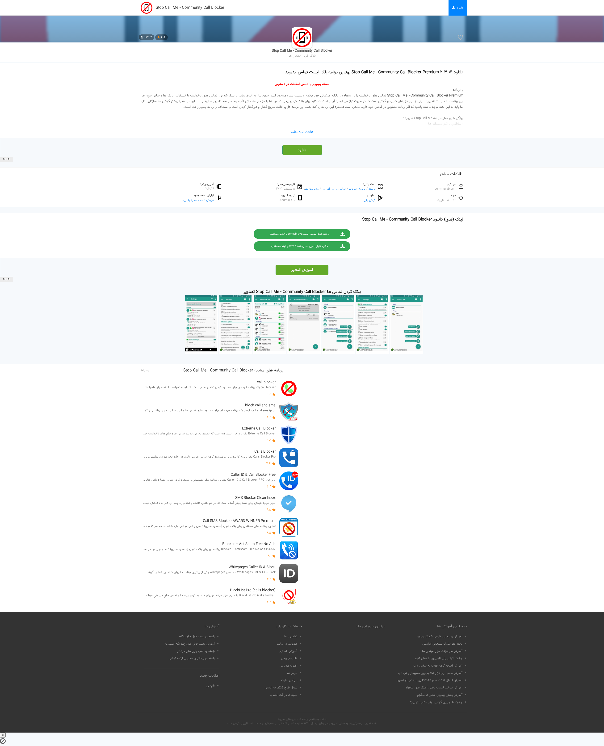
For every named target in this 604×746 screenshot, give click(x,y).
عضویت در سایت (287, 644)
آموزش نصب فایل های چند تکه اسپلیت (190, 644)
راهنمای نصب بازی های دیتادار (196, 651)
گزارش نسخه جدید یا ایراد (198, 200)
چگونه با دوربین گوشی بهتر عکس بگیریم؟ (436, 702)
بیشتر (143, 370)
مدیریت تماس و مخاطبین (303, 188)
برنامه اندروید (357, 188)
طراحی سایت (289, 680)
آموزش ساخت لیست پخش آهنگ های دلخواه (434, 687)
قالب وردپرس (289, 658)
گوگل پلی (370, 200)
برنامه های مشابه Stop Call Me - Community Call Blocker (233, 370)
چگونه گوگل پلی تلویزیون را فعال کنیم (438, 658)
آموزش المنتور (302, 270)
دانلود (302, 150)
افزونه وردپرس (288, 665)
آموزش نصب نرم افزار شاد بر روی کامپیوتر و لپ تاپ (430, 673)
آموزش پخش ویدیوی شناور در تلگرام (439, 695)
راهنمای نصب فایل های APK (197, 636)
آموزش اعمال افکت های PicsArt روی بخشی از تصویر (429, 680)
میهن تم (292, 673)
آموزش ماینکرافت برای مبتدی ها (442, 651)
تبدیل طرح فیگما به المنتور (280, 687)
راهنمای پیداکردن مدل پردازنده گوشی (192, 658)
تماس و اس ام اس (334, 188)
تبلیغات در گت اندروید (283, 695)
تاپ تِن (210, 685)
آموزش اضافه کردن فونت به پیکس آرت (437, 665)
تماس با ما (290, 636)
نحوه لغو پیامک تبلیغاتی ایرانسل (442, 644)
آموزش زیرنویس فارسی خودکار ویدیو (439, 636)
